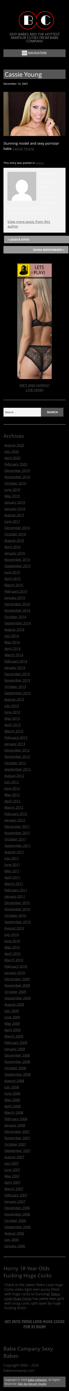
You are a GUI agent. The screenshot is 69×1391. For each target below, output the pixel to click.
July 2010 (11, 934)
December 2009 (17, 979)
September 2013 (17, 693)
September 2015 (17, 566)
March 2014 (13, 655)
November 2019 (17, 477)
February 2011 (15, 890)
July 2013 (11, 705)
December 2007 (17, 1131)
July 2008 (11, 1087)
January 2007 (14, 1201)
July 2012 (11, 782)
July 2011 (11, 858)
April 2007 (12, 1182)
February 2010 (15, 966)
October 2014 (15, 616)
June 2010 (12, 941)
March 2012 (13, 807)
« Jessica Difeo (18, 239)
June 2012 (12, 788)
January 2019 (14, 502)
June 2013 (12, 712)
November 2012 (17, 756)
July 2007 (11, 1163)
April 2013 (12, 724)
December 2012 (17, 750)
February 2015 (15, 591)
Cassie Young (23, 148)
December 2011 (17, 826)
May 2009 (12, 1023)
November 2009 (17, 985)
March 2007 (13, 1188)
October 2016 (15, 534)
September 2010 (17, 922)
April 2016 (12, 546)
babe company (37, 1380)
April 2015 (12, 578)
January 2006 (14, 1246)
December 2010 (17, 902)
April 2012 (12, 801)
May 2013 (12, 718)
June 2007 (12, 1169)
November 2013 (17, 680)
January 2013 (14, 744)
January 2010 (14, 972)
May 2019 (12, 496)
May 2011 (12, 871)
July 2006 (11, 1239)
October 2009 (15, 991)
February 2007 (15, 1195)
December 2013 (17, 674)
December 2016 (17, 527)
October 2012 (15, 763)
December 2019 (17, 470)
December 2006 (17, 1208)
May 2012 (12, 794)
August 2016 (14, 540)
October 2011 (15, 839)
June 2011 (12, 864)
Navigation (37, 53)
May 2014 (12, 642)
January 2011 (14, 896)
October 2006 (15, 1220)
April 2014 (12, 648)
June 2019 (12, 489)
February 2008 (15, 1119)
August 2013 (14, 699)
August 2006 (14, 1233)
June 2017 (12, 521)
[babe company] (34, 26)
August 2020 (14, 445)
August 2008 (14, 1080)
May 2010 (12, 947)
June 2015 (12, 572)
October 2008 (15, 1068)
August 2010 (14, 928)
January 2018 (14, 508)
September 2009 (17, 998)
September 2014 (17, 623)
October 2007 (15, 1144)
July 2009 (11, 1010)
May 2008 (12, 1099)
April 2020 (12, 458)
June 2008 (12, 1093)
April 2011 (12, 877)
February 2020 (15, 464)
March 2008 (13, 1112)
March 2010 (13, 960)
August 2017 (14, 515)
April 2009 (12, 1030)
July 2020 (11, 451)
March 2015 (13, 585)
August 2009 (14, 1004)
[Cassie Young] (34, 134)
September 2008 (17, 1074)
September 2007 (17, 1150)
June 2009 (12, 1017)
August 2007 (14, 1157)
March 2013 (13, 731)
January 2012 (14, 820)
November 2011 (17, 833)
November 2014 (17, 610)
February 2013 (15, 737)
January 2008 (14, 1125)
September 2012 (17, 769)
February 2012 (15, 813)
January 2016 (14, 553)
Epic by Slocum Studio (32, 1384)
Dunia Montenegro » (49, 250)
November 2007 (17, 1138)
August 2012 (14, 775)
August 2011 (14, 852)
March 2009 (13, 1036)
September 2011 (17, 845)
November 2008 (17, 1061)
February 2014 (15, 661)
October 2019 (15, 483)
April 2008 (12, 1106)
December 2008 (17, 1055)
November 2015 (17, 559)
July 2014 (11, 635)
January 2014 (14, 667)
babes (40, 163)
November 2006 (17, 1214)
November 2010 (17, 909)
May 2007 (12, 1176)
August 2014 (14, 629)
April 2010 (12, 953)
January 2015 (14, 597)
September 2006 (17, 1227)
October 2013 (15, 686)
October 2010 (15, 915)
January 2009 (14, 1049)
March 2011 (13, 883)
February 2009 (15, 1042)
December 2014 (17, 604)
